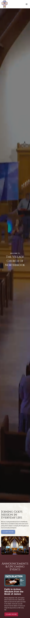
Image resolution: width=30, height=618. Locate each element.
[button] (26, 4)
